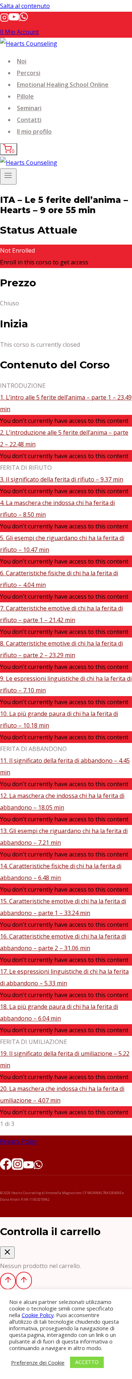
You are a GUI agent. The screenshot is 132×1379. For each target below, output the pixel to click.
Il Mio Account (19, 32)
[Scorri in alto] (8, 1281)
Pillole (25, 96)
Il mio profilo (34, 131)
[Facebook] (6, 1166)
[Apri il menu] (8, 176)
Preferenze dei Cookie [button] (38, 1362)
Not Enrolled (17, 250)
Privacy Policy (18, 1141)
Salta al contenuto (25, 6)
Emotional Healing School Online (63, 85)
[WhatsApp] (23, 20)
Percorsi (28, 73)
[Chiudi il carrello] (7, 1252)
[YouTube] (14, 20)
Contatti (29, 120)
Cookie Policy (38, 1315)
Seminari (29, 108)
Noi (21, 61)
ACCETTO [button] (87, 1361)
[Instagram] (4, 20)
